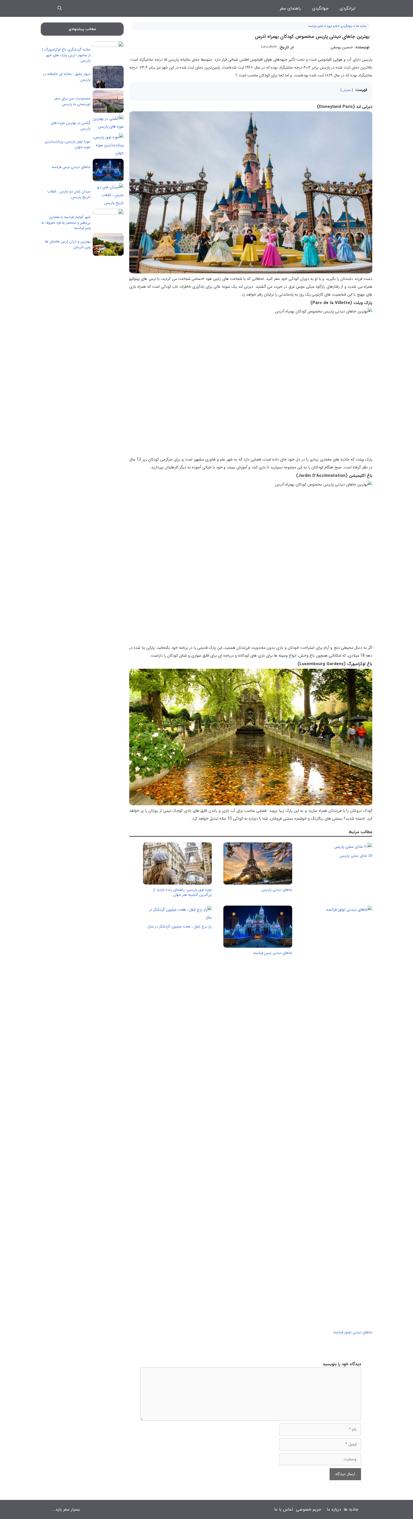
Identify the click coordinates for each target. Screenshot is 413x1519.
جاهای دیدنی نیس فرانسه (272, 953)
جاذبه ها (361, 26)
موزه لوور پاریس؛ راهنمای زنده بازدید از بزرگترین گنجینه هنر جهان (182, 892)
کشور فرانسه (315, 26)
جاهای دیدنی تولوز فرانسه (352, 1332)
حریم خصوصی (308, 1509)
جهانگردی (320, 8)
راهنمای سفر (290, 8)
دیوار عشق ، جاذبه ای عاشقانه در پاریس (66, 77)
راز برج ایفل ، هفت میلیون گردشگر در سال (180, 926)
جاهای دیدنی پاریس (276, 890)
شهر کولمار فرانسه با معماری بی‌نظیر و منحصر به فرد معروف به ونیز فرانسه (65, 222)
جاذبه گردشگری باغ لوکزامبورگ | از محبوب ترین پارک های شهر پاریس (66, 55)
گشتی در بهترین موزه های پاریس (70, 126)
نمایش (346, 90)
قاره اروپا (332, 26)
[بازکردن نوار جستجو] (59, 8)
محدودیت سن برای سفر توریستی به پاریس (72, 101)
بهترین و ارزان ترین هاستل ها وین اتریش (67, 244)
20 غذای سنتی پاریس (355, 856)
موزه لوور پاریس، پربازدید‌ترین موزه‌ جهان (67, 144)
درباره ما (334, 1509)
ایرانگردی (347, 8)
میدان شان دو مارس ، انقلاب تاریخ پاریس (68, 194)
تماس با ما (283, 1509)
